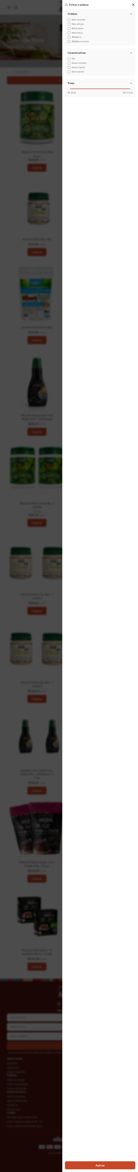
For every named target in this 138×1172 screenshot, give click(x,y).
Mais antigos (78, 24)
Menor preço (77, 28)
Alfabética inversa (80, 41)
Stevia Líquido (78, 67)
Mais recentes (78, 20)
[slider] (69, 89)
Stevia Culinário (79, 63)
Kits (73, 59)
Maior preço (77, 33)
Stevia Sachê (78, 72)
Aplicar (100, 1165)
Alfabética (76, 37)
